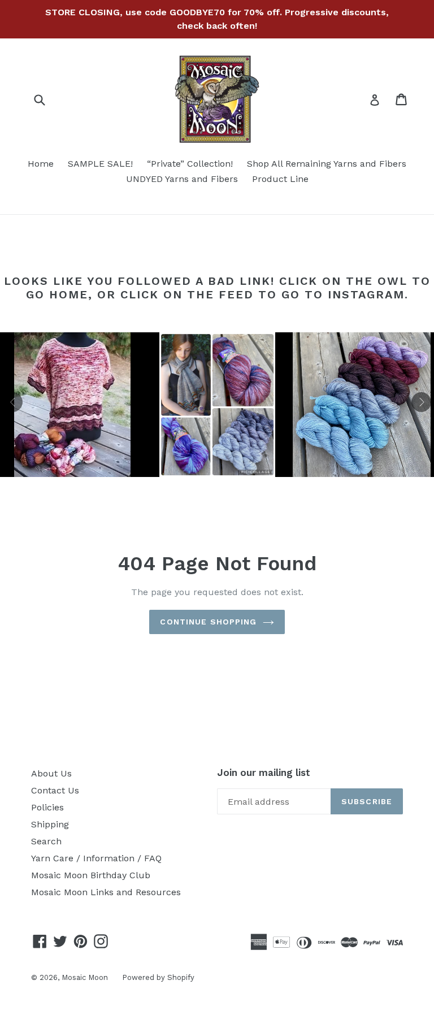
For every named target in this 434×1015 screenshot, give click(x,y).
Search (46, 841)
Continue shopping (208, 621)
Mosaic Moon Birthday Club (90, 875)
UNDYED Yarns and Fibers (182, 178)
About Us (51, 773)
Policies (47, 807)
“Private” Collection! (190, 163)
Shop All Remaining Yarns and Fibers (326, 163)
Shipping (50, 824)
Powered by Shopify (158, 977)
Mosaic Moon (85, 977)
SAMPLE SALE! (100, 163)
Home (41, 163)
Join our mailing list (263, 772)
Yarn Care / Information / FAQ (96, 858)
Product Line (280, 178)
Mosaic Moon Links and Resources (106, 892)
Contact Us (55, 790)
